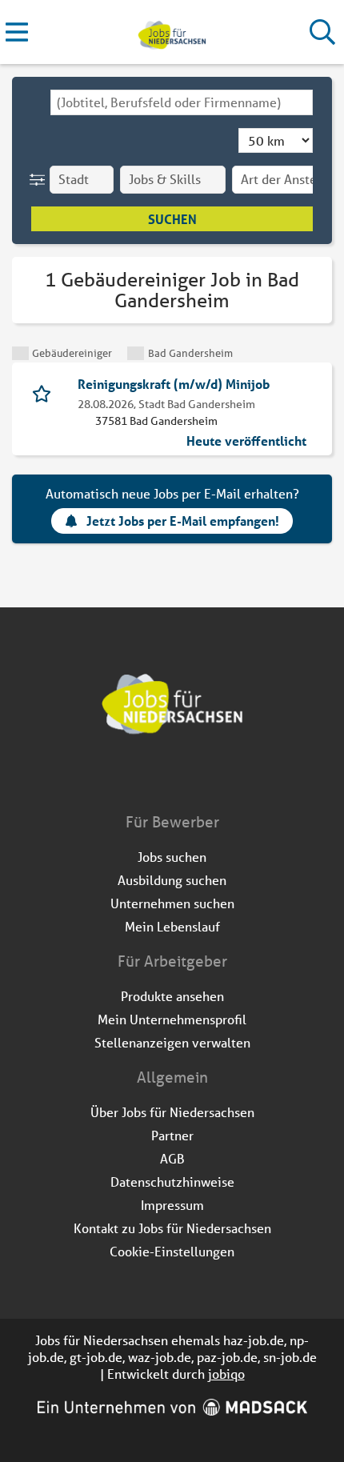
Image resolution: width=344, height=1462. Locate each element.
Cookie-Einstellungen (172, 1251)
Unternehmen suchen (172, 903)
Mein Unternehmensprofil (172, 1019)
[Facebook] (160, 778)
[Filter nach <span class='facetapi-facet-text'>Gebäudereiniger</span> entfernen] (20, 353)
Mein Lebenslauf (172, 926)
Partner (172, 1135)
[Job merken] (45, 392)
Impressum (172, 1204)
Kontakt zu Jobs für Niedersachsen (172, 1228)
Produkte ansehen (172, 995)
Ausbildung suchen (172, 879)
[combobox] (181, 102)
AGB (172, 1158)
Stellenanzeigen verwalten (172, 1042)
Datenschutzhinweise (172, 1181)
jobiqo (226, 1373)
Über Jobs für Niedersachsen (172, 1112)
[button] (40, 180)
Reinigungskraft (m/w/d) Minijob (174, 383)
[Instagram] (187, 778)
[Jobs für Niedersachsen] (172, 32)
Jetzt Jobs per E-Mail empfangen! (182, 520)
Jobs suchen (172, 856)
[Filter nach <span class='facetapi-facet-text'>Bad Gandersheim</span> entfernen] (135, 353)
